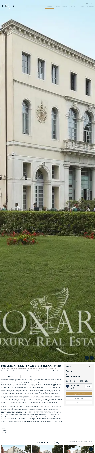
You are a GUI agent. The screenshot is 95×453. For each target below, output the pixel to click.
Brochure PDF (79, 402)
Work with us (90, 7)
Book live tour (79, 398)
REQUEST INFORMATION (79, 394)
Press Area (73, 7)
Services (57, 7)
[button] (90, 366)
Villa (8, 368)
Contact (81, 7)
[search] (70, 3)
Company (64, 7)
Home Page (3, 368)
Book (88, 386)
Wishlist (81, 3)
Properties (49, 7)
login (75, 3)
